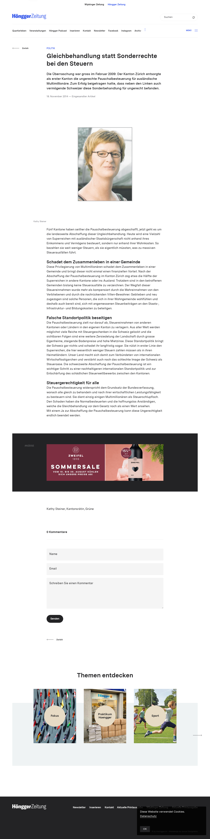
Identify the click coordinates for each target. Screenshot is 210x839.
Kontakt (109, 807)
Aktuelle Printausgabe (130, 807)
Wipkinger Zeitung (94, 5)
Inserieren (95, 807)
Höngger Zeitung (116, 5)
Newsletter (79, 807)
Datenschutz (148, 816)
